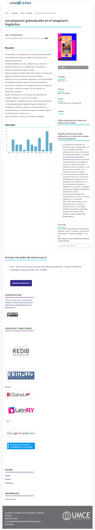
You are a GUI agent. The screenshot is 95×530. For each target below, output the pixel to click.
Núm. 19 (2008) (26, 13)
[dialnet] (18, 395)
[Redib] (21, 350)
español (8, 479)
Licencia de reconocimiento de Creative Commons (76, 157)
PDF (63, 67)
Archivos (15, 13)
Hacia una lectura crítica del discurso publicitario (45, 266)
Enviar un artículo (21, 283)
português (9, 483)
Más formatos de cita (67, 246)
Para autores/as (10, 499)
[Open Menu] (4, 2)
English (8, 475)
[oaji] (8, 386)
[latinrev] (21, 410)
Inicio (7, 13)
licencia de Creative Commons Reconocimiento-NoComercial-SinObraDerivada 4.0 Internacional (19, 304)
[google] (21, 434)
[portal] (21, 446)
